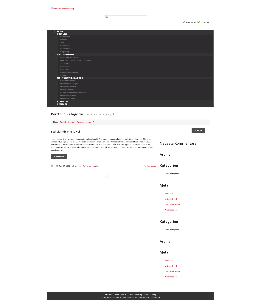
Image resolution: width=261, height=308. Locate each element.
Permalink (151, 166)
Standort (63, 40)
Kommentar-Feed (172, 204)
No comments (92, 166)
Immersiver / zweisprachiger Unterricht (75, 60)
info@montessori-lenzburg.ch (149, 297)
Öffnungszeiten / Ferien (69, 72)
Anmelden (168, 193)
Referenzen (64, 46)
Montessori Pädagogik (70, 77)
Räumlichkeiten (66, 49)
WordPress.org (170, 210)
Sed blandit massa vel (65, 131)
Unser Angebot (65, 54)
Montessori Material (68, 87)
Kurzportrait (65, 37)
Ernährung (64, 69)
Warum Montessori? (68, 81)
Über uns (62, 33)
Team (62, 43)
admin (78, 166)
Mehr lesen (59, 156)
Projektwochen (66, 66)
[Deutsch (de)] (189, 22)
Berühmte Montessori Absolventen (73, 93)
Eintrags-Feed (170, 199)
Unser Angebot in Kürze (69, 57)
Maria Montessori (67, 90)
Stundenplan (65, 63)
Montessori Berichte (68, 96)
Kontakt (62, 104)
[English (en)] (204, 22)
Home (55, 122)
